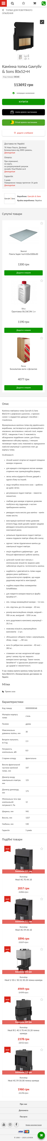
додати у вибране (25, 133)
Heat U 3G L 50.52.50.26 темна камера (23, 980)
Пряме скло (10, 692)
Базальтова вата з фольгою (23, 369)
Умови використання (34, 1125)
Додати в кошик (23, 273)
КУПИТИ (23, 102)
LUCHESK (29, 1138)
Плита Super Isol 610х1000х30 (23, 254)
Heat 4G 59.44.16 (23, 930)
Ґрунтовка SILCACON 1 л (23, 312)
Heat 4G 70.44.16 (23, 880)
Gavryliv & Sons (34, 196)
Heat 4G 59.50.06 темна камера (23, 1081)
